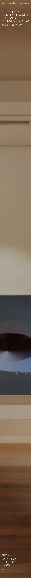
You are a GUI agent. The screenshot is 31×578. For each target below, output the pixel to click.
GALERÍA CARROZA (15, 3)
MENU (27, 3)
